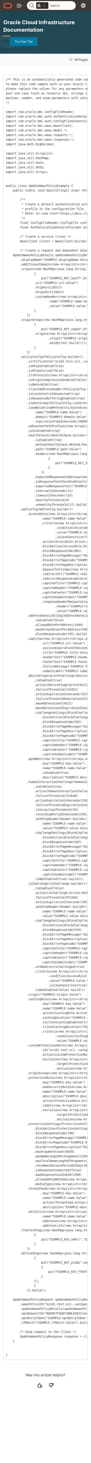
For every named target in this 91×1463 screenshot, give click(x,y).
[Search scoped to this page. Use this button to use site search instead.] (44, 5)
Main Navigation (19, 5)
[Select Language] (83, 5)
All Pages (81, 59)
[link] (42, 5)
